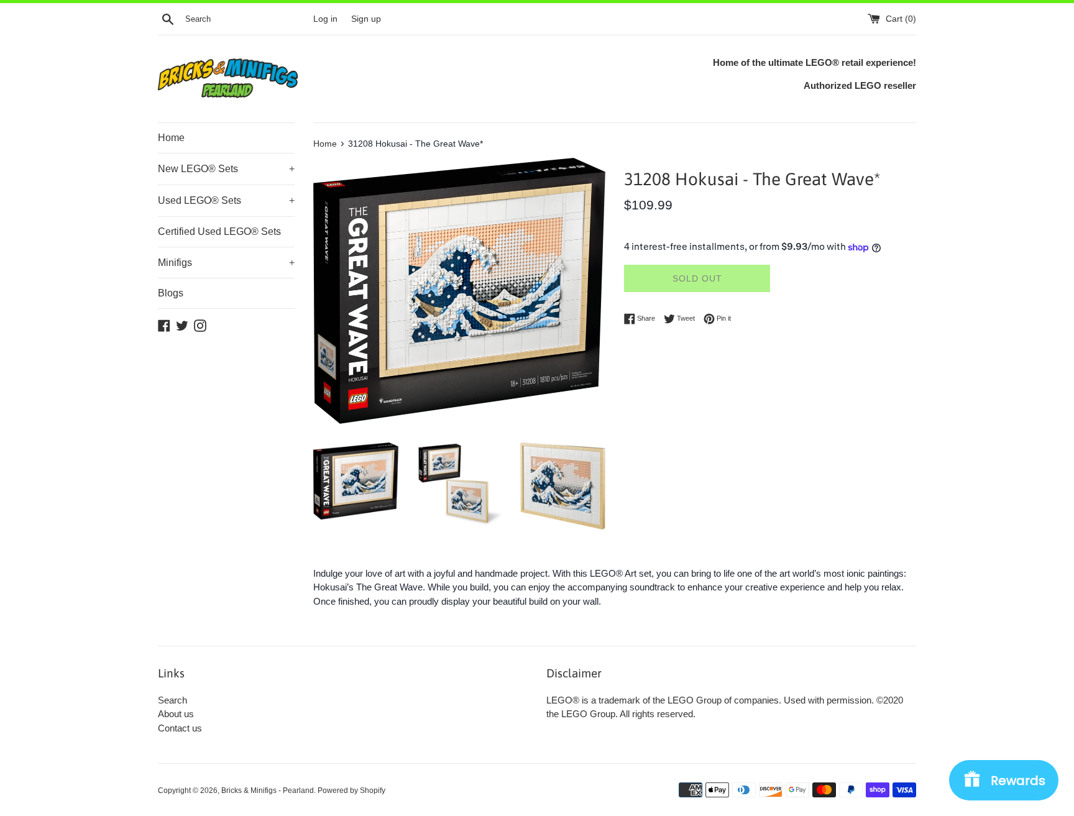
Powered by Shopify (351, 790)
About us (176, 713)
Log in (325, 19)
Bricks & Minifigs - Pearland (267, 790)
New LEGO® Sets (226, 168)
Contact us (180, 728)
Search (172, 700)
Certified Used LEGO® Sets (219, 231)
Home (171, 137)
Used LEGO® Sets (226, 200)
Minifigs (226, 262)
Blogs (170, 293)
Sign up (366, 19)
